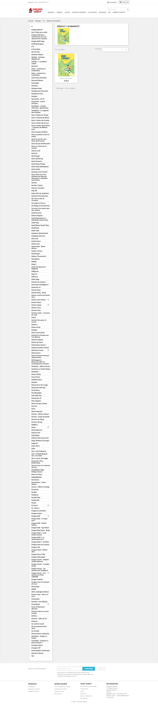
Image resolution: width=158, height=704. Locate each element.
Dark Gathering (37, 159)
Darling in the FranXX (39, 172)
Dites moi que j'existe (39, 403)
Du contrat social (37, 624)
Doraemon (35, 480)
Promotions (31, 686)
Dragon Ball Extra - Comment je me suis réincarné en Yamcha (39, 37)
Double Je (34, 495)
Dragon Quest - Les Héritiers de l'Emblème (39, 569)
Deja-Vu (34, 274)
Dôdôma (34, 425)
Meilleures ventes (33, 691)
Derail (33, 317)
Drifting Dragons (37, 44)
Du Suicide (35, 631)
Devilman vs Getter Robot (40, 369)
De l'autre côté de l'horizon (37, 199)
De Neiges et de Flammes (40, 206)
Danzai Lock (35, 151)
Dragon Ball (35, 516)
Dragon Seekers (37, 579)
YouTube (104, 669)
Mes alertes (84, 698)
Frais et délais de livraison (62, 686)
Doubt (33, 503)
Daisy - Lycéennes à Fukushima (38, 70)
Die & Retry (35, 390)
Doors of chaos (36, 474)
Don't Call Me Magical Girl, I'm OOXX (39, 455)
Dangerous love (37, 94)
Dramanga (35, 587)
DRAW (33, 589)
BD (109, 12)
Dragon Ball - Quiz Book (40, 528)
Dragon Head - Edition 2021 (39, 551)
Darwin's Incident (38, 188)
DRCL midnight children (40, 592)
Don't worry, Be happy (39, 458)
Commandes (84, 689)
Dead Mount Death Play (40, 225)
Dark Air (34, 153)
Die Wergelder (36, 393)
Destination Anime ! (38, 345)
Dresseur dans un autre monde (40, 612)
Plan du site (58, 694)
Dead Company (37, 216)
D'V (32, 47)
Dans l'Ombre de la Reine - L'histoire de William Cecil (40, 127)
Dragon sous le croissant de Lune (40, 583)
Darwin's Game (37, 185)
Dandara (34, 86)
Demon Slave (36, 302)
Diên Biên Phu (36, 396)
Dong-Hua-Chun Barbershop (37, 462)
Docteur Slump (36, 422)
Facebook (100, 669)
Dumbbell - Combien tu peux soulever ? (39, 642)
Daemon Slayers (37, 54)
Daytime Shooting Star (39, 196)
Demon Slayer (36, 305)
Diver (33, 409)
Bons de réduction (86, 696)
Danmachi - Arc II (37, 99)
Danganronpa (36, 88)
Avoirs (82, 691)
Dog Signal (35, 435)
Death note (35, 244)
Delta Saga (35, 279)
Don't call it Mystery (38, 451)
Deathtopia (35, 254)
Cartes (67, 12)
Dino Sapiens (36, 401)
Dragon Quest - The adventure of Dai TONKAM (38, 575)
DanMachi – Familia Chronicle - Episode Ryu (39, 107)
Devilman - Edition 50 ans (40, 366)
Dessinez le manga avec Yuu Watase (40, 336)
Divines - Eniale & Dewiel (40, 417)
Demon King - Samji (38, 293)
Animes (59, 12)
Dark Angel (35, 156)
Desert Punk (35, 327)
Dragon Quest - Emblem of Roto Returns (40, 560)
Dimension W (36, 398)
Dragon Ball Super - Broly (40, 530)
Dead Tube (35, 231)
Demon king (35, 290)
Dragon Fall (35, 547)
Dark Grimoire (36, 161)
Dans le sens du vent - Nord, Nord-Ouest (39, 140)
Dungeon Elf (35, 648)
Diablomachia (36, 380)
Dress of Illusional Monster (38, 608)
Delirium (34, 277)
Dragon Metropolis (38, 557)
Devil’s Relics (36, 374)
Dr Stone (34, 505)
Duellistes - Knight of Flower (39, 637)
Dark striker (35, 169)
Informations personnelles (88, 686)
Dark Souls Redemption (40, 167)
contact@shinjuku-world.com (117, 696)
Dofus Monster (36, 430)
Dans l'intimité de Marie (40, 118)
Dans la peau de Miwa (39, 132)
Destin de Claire (37, 342)
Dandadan (35, 83)
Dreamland (35, 604)
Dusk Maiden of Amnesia (40, 651)
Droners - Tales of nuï (39, 619)
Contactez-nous (59, 691)
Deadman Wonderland (39, 233)
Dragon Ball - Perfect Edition (39, 524)
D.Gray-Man (35, 49)
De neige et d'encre (38, 203)
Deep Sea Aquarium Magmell (38, 268)
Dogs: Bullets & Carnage (40, 441)
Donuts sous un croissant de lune (40, 466)
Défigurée (35, 271)
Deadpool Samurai (38, 236)
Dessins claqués (37, 340)
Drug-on (34, 621)
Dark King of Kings (38, 164)
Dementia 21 (36, 287)
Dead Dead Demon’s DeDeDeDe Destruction (39, 219)
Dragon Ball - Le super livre (39, 520)
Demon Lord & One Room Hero (40, 296)
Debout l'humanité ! (38, 256)
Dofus (33, 427)
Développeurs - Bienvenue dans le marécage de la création (40, 362)
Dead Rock (35, 228)
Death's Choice (36, 251)
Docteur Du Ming (37, 419)
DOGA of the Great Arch (40, 438)
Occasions (92, 12)
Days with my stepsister (40, 193)
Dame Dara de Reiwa (39, 78)
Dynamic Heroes (37, 653)
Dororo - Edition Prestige (40, 487)
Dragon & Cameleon (38, 511)
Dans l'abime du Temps (39, 115)
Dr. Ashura (35, 508)
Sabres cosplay (119, 12)
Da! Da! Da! (35, 52)
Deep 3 (33, 264)
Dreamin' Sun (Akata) (39, 602)
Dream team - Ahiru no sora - (39, 595)
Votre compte (86, 684)
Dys (32, 656)
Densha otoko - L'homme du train (40, 314)
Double (34, 492)
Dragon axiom (36, 513)
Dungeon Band (36, 645)
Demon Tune (36, 308)
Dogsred (34, 443)
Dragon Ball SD (36, 30)
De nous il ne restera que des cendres (40, 209)
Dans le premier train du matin (40, 135)
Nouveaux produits (34, 689)
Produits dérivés (79, 12)
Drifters (34, 616)
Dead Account (36, 213)
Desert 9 (34, 325)
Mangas (51, 12)
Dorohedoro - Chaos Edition (38, 483)
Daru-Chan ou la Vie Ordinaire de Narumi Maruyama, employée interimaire (39, 177)
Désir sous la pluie (38, 333)
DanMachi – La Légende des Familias (40, 111)
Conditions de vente (60, 689)
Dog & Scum (35, 433)
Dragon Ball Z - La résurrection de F (37, 538)
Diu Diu (34, 406)
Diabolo (34, 382)
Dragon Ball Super (38, 41)
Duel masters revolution (40, 634)
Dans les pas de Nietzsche (40, 144)
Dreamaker (35, 599)
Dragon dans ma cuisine (40, 545)
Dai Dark (34, 66)
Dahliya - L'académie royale (39, 62)
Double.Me (35, 500)
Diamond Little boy (38, 388)
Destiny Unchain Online (40, 348)
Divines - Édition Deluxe (40, 414)
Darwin (34, 183)
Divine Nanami (36, 411)
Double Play (35, 497)
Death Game (36, 241)
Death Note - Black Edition (38, 247)
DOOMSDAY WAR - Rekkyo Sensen (38, 471)
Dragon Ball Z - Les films (40, 542)
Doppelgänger (36, 477)
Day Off (34, 191)
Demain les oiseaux (38, 282)
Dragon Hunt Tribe (38, 554)
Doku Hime (35, 446)
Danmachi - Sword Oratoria (38, 102)
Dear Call (34, 239)
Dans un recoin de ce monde (39, 147)
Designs (34, 330)
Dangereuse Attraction (39, 91)
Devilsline (35, 372)
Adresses (83, 693)
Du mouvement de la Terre (39, 627)
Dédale (33, 262)
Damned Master (37, 80)
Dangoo (34, 96)
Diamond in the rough (39, 385)
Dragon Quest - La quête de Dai (40, 565)
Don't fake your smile (39, 32)
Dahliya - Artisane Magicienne (38, 58)
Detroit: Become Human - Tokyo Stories (40, 356)
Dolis (33, 449)
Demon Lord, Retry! (38, 300)
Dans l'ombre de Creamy (40, 120)
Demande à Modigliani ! (40, 285)
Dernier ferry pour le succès (38, 321)
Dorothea (34, 490)
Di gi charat (35, 377)
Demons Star (36, 310)
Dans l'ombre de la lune (40, 123)
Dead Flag (35, 223)
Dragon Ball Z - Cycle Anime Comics (38, 534)
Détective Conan (37, 350)
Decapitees (35, 259)
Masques (102, 12)
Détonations (36, 353)
